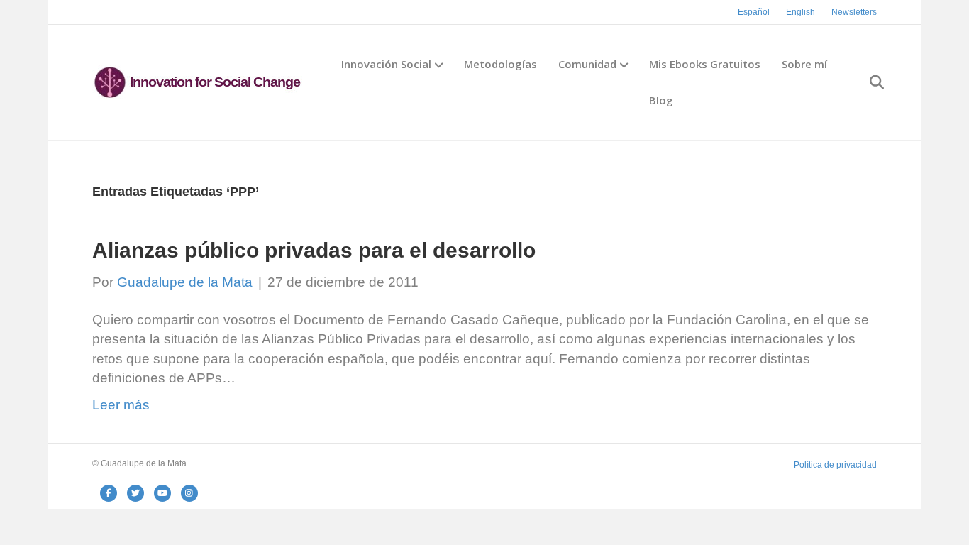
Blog (661, 100)
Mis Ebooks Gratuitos (704, 64)
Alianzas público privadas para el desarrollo (314, 250)
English (800, 12)
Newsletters (854, 12)
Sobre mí (804, 64)
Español (754, 12)
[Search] (868, 82)
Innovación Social (386, 64)
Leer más (121, 404)
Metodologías (500, 64)
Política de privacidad (835, 465)
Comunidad (587, 64)
